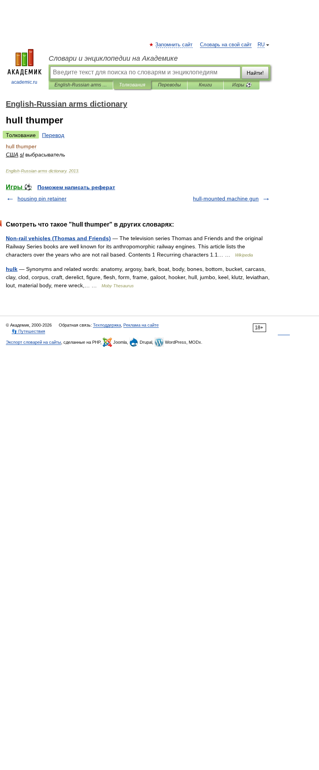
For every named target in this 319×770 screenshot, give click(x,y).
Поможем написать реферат (76, 187)
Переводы (169, 85)
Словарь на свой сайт (226, 44)
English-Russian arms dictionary (80, 85)
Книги (205, 85)
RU (261, 44)
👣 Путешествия (28, 331)
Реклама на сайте (141, 325)
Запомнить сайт (174, 44)
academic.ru (24, 82)
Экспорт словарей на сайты (33, 342)
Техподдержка (107, 325)
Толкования (132, 85)
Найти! (255, 73)
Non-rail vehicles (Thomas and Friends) (58, 238)
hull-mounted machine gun (226, 198)
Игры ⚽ (241, 85)
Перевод (53, 135)
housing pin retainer (42, 198)
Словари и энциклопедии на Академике (113, 58)
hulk (12, 269)
